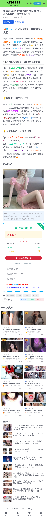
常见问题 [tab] (20, 22)
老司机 (9, 300)
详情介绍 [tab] (9, 22)
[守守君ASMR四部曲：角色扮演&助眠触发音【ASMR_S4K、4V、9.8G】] (12, 372)
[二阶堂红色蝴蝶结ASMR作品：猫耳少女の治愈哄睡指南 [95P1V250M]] (7, 499)
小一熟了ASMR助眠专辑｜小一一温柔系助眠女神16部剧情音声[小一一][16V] (28, 442)
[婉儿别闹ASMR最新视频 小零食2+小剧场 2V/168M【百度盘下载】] (12, 318)
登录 (38, 3)
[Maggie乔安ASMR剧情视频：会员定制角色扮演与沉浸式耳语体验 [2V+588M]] (7, 491)
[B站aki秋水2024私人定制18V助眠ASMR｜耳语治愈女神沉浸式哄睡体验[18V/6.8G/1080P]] (35, 372)
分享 (24, 299)
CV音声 (19, 295)
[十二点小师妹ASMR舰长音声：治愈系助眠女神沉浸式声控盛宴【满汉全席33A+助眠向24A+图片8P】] (7, 427)
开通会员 (15, 284)
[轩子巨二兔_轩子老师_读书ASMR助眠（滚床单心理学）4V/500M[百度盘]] (7, 435)
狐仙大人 (10, 29)
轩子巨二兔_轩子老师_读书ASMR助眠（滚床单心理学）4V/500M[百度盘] (28, 434)
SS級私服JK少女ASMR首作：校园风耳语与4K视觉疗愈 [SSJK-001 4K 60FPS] (28, 466)
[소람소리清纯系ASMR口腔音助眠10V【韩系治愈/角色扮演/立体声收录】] (35, 318)
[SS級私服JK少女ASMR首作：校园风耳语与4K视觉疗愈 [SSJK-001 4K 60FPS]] (7, 467)
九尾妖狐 (14, 48)
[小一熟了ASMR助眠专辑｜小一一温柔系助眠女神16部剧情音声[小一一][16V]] (7, 443)
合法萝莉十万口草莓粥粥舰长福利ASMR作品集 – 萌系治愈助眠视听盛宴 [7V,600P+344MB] (28, 475)
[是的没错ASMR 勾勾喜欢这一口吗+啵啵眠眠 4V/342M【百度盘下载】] (7, 451)
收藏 (32, 299)
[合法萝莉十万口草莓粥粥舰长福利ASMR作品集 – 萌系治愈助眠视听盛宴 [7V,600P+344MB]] (7, 475)
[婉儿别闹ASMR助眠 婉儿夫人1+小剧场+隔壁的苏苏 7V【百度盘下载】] (7, 483)
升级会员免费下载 (24, 258)
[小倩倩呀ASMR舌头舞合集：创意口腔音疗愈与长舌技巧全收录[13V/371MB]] (35, 399)
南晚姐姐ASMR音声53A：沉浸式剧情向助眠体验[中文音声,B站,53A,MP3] (28, 458)
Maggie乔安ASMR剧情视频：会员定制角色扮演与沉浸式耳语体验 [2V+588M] (28, 490)
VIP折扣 (24, 241)
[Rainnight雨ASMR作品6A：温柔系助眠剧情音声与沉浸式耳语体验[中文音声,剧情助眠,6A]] (35, 345)
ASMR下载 (18, 17)
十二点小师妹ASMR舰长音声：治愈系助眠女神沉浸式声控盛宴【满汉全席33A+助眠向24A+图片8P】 (28, 427)
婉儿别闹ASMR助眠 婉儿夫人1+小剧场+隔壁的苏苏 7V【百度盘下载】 (28, 482)
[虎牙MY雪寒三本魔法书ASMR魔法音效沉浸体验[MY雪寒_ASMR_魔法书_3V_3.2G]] (12, 345)
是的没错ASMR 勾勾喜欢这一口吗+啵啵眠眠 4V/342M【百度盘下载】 (28, 450)
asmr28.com (23, 509)
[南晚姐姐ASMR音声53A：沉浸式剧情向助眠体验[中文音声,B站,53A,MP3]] (7, 459)
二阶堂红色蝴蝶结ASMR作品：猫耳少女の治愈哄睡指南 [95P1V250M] (28, 498)
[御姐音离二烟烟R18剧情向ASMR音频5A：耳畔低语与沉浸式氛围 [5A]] (12, 399)
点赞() (40, 299)
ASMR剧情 (10, 295)
